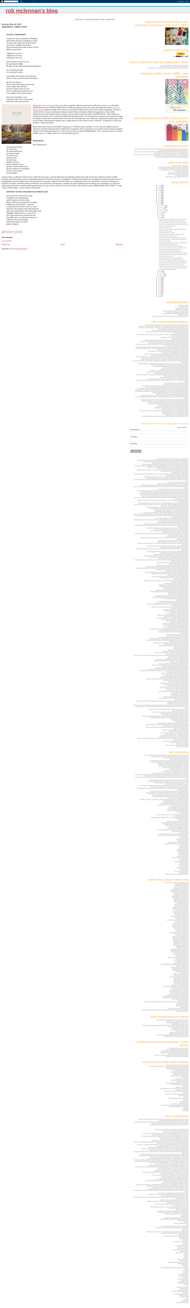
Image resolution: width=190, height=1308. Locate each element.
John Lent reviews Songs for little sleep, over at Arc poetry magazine (170, 463)
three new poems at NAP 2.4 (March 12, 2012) (176, 1182)
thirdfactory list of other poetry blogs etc (178, 1008)
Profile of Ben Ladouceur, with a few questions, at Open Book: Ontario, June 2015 (166, 340)
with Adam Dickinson (182, 849)
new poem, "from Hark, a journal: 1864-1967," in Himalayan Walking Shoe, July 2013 (165, 1133)
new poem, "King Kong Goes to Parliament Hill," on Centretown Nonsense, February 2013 (164, 1154)
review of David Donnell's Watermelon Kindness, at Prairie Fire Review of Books (166, 572)
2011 (159, 283)
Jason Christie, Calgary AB (181, 902)
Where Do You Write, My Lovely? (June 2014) (176, 384)
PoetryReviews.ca (183, 1095)
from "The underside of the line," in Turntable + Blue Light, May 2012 (170, 1175)
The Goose (185, 1077)
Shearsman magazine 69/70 (180, 1249)
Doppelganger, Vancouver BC (180, 1074)
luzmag (186, 1269)
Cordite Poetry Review (182, 1287)
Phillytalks (185, 1092)
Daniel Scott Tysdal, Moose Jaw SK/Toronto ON (175, 986)
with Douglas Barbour (182, 867)
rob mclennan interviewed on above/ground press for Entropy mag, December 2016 (166, 755)
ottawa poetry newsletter (181, 309)
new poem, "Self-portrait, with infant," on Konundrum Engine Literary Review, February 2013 (163, 1155)
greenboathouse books (182, 1302)
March (161, 273)
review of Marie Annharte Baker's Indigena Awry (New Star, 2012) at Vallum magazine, (165, 464)
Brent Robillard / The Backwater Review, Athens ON (174, 964)
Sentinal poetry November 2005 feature (177, 174)
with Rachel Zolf (184, 845)
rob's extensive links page (181, 171)
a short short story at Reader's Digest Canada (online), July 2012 (171, 1170)
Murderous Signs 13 (183, 1259)
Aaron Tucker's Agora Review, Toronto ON (177, 1065)
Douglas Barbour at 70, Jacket (180, 605)
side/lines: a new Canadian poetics (179, 1032)
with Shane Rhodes (183, 841)
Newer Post (6, 244)
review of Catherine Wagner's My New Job (177, 613)
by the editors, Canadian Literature (179, 759)
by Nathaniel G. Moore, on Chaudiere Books (176, 843)
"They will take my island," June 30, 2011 (177, 1202)
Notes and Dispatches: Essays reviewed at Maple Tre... (173, 242)
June (160, 215)
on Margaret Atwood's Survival (180, 720)
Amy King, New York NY (182, 931)
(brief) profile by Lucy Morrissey (180, 472)
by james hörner (184, 863)
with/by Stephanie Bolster (181, 871)
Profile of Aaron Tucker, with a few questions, (171, 257)
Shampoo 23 (184, 1280)
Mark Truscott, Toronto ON (181, 983)
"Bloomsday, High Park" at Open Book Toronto (176, 583)
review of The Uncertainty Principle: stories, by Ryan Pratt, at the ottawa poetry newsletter (164, 399)
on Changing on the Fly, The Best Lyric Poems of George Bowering (170, 712)
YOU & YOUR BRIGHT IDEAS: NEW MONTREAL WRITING (172, 1035)
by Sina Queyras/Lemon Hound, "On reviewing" (175, 800)
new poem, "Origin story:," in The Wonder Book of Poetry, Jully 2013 (170, 1135)
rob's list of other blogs (182, 1011)
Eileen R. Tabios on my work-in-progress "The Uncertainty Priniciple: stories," (167, 528)
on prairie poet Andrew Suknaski (179, 582)
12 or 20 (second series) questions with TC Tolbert (172, 237)
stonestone (185, 1292)
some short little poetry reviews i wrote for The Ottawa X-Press (171, 659)
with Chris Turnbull (183, 846)
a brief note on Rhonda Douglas (179, 692)
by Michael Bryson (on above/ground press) (176, 874)
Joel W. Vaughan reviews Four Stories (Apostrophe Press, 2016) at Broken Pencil (166, 324)
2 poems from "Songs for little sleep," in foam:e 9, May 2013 (172, 1143)
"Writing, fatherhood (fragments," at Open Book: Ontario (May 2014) (170, 392)
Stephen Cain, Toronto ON (181, 899)
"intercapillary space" (182, 1263)
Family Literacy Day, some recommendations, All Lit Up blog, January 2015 (168, 351)
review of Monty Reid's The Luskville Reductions (175, 609)
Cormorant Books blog (182, 903)
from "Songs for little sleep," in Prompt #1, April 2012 (174, 1177)
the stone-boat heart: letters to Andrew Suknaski (175, 696)
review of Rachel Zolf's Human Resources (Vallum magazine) (172, 667)
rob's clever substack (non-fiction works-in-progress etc (173, 66)
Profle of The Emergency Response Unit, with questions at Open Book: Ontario (167, 507)
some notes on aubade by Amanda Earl (177, 690)
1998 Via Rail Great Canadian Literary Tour (176, 176)
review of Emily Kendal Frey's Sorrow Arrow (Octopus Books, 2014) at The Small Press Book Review (161, 391)
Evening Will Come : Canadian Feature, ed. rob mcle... (173, 266)
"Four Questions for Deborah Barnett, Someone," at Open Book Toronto (169, 530)
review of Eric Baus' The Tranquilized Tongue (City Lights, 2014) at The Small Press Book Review (162, 374)
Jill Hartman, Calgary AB (181, 929)
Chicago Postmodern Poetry (180, 1070)
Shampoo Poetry (183, 1102)
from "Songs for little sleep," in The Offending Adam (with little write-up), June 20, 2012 (165, 1172)
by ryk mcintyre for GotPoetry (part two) (178, 827)
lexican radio (184, 1230)
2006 (159, 291)
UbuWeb (186, 1108)
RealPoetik (185, 1270)
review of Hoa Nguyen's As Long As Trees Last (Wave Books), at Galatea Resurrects (165, 476)
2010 (159, 284)
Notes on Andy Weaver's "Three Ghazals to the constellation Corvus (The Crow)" (166, 727)
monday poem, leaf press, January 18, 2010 (176, 1213)
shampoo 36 (185, 1215)
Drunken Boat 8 (184, 1260)
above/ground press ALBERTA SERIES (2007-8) (175, 313)
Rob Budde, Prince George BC (180, 896)
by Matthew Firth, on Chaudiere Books (178, 842)
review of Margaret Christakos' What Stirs (177, 626)
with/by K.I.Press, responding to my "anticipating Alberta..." (172, 835)
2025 (159, 187)
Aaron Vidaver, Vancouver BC (180, 989)
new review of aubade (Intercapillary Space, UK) (175, 651)
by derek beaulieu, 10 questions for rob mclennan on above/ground (170, 795)
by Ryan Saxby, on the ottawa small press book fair (174, 823)
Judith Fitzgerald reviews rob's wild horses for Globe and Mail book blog (169, 591)
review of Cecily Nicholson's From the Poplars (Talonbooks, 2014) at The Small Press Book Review (161, 390)
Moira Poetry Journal (182, 1278)
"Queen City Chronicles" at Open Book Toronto (175, 598)
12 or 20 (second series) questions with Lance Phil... (173, 247)
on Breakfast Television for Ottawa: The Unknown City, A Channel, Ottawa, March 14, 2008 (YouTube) (161, 1122)
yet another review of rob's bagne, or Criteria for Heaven (173, 737)
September (162, 210)
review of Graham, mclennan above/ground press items (173, 698)
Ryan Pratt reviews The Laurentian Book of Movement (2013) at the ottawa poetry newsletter (163, 410)
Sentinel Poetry (184, 1288)
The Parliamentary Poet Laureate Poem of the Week (174, 1267)
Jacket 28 (185, 1284)
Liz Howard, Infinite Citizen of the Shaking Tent (171, 259)
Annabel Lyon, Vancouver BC (180, 939)
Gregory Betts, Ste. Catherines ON (179, 891)
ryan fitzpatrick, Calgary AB (181, 917)
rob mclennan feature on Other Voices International (174, 1233)
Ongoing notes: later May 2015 (167, 226)
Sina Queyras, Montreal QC (181, 960)
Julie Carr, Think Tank (165, 241)
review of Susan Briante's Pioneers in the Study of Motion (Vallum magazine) (167, 669)
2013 (159, 279)
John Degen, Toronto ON (181, 910)
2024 (159, 189)
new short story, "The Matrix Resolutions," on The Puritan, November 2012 (168, 1162)
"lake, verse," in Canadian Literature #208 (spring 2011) (173, 1193)
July (160, 214)
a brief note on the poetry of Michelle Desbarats (175, 680)
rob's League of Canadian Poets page (178, 172)
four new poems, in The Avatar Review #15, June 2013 (173, 1137)
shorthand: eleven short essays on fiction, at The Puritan (173, 489)
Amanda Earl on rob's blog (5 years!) (178, 641)
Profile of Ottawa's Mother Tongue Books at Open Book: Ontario (171, 518)
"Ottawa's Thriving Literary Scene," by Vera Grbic (175, 532)
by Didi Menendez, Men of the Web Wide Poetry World (173, 834)
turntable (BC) (184, 1216)
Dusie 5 (186, 1254)
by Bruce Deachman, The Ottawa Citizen (177, 810)
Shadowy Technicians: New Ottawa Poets (177, 1056)
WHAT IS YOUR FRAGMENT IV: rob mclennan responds (173, 405)
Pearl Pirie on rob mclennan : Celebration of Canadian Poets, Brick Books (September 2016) (163, 327)
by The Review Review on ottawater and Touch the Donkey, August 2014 (169, 762)
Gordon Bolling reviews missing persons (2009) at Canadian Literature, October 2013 (165, 416)
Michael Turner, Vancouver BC (180, 985)
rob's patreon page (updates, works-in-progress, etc (174, 65)
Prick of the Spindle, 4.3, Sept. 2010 (178, 1208)
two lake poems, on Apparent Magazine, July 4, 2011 (174, 1200)
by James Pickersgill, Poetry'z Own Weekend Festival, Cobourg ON (170, 796)
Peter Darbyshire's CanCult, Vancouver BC (176, 1067)
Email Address (135, 430)
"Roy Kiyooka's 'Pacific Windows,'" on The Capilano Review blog (171, 510)
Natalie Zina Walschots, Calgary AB (178, 990)
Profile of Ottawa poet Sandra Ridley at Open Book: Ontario (172, 522)
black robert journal (183, 1220)
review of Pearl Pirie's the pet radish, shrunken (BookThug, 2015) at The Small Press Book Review (162, 347)
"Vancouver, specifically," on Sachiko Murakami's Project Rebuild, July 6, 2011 (167, 1201)
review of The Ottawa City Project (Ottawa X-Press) (174, 673)
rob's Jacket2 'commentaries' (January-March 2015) (174, 170)
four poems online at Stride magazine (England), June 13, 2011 (171, 1204)
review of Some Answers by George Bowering (176, 644)
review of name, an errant (181, 699)
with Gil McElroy (184, 870)
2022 (159, 192)
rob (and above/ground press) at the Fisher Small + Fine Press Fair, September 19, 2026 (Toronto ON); (161, 154)
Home (63, 244)
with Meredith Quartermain (181, 861)
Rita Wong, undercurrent (165, 227)
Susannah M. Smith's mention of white (178, 649)
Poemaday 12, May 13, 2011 (180, 1205)
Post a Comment (7, 241)
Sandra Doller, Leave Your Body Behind (169, 249)
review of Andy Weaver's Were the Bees (177, 702)
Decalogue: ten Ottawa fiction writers (178, 1026)
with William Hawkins (182, 856)
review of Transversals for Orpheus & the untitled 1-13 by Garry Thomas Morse (167, 678)
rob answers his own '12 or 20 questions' (177, 825)
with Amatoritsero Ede (182, 850)
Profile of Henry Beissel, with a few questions (171, 246)
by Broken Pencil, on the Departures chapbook (175, 824)
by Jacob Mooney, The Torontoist (179, 806)
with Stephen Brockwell (182, 839)
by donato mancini (183, 868)
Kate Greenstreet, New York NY (180, 925)
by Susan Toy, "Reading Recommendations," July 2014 (173, 766)
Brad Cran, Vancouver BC (181, 904)
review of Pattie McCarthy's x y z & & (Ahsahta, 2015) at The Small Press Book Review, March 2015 (161, 348)
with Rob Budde (184, 832)
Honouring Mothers (183, 1290)
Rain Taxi (185, 1099)
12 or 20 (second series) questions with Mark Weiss (173, 268)
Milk (187, 1298)
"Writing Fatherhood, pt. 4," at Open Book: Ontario (175, 409)
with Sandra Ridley (183, 820)
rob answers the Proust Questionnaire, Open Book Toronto (172, 805)
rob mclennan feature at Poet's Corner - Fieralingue (174, 1226)
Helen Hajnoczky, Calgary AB (180, 927)
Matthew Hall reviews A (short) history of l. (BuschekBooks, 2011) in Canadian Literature (165, 485)
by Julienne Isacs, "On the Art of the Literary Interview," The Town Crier (169, 756)
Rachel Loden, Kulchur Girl (166, 256)
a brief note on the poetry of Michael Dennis (176, 688)
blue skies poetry (183, 1237)
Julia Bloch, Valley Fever (165, 231)
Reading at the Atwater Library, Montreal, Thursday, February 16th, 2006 (169, 1124)
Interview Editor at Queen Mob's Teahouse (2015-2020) (173, 168)
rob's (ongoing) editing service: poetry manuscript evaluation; (172, 157)
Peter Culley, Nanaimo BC (181, 906)
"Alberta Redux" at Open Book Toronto (178, 593)
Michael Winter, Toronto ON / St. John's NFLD (176, 996)
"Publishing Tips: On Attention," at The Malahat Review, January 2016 (169, 330)
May (160, 217)
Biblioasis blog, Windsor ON (180, 892)
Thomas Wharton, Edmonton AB (179, 993)
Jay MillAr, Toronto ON (182, 947)
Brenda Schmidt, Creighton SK (180, 969)
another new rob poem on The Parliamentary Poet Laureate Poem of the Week (167, 1231)
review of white (184, 633)
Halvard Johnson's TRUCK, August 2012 (177, 1022)
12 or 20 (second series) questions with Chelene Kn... (173, 254)
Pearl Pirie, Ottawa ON (182, 956)
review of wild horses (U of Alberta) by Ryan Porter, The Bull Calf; (171, 554)
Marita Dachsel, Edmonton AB (180, 907)
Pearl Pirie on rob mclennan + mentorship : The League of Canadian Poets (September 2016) (163, 326)
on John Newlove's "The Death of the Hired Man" (175, 726)
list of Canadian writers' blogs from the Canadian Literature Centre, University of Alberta (165, 1010)
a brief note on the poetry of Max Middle (177, 703)
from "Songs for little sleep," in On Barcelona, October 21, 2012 (171, 1164)
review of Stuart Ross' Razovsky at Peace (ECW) (175, 741)
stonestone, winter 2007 (182, 1252)
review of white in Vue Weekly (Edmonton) (177, 654)
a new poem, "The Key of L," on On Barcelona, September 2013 (171, 1129)
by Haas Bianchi (184, 836)
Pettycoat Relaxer (183, 1295)
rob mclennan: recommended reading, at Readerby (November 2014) (169, 355)
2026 (159, 185)
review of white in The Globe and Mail (178, 656)
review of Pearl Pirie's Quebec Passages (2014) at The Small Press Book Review (166, 387)
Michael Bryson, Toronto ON (180, 895)
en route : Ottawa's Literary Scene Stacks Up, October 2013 (172, 458)
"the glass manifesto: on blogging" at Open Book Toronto (173, 558)
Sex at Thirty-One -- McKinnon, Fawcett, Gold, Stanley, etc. (172, 723)
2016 (159, 202)
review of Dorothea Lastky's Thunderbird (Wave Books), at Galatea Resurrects (167, 478)
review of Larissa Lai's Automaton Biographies (176, 589)
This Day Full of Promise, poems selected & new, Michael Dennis (171, 1055)
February (161, 274)
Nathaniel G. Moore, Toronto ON (179, 949)
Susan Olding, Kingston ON (181, 953)
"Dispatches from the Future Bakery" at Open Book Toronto (172, 615)
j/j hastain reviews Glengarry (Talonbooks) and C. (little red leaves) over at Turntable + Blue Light (162, 490)
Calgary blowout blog (182, 1003)
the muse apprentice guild (181, 1294)
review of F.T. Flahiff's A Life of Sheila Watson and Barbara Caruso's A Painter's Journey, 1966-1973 (162, 701)
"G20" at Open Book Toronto (180, 579)
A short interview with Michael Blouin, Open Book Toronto (173, 540)
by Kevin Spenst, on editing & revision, (178, 798)
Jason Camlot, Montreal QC (181, 900)
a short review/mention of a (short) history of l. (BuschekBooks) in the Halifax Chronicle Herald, (163, 503)
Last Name (133, 443)
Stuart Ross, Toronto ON (181, 965)
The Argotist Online (183, 1274)
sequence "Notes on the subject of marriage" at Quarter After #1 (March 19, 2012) (166, 1180)
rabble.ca (185, 1096)
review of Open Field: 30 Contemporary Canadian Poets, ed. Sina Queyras (168, 709)
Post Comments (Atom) (19, 249)
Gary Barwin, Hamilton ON (181, 886)
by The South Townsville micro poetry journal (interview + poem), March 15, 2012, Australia (164, 785)
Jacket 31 (185, 1258)
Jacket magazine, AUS (182, 1081)
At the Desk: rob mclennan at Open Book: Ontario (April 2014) (171, 394)
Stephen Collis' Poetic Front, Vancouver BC (176, 1094)
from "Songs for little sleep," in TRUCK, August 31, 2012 (173, 1168)
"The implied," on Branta (181, 600)
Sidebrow (185, 1255)
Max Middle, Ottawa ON (182, 946)
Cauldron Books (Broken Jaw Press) (178, 1048)
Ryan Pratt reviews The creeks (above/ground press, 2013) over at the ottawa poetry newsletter (163, 460)
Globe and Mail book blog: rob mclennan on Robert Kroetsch (172, 595)
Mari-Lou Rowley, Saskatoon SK (179, 967)
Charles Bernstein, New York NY (179, 889)
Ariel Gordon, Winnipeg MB (181, 922)
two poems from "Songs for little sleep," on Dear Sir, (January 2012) (170, 1187)
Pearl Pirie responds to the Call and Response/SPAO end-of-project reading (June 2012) (164, 492)
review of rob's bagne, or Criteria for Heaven (176, 734)
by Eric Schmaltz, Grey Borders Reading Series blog (174, 803)
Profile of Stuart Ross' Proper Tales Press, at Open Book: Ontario (171, 366)
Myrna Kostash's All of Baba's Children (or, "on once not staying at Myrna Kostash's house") (164, 670)
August (161, 212)
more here (185, 1110)
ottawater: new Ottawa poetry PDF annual (177, 312)
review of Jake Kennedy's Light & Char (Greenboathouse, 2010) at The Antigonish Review (164, 494)
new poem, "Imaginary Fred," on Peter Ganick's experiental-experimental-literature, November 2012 (161, 1161)
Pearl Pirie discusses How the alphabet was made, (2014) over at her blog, (168, 402)
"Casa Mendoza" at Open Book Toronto (177, 575)
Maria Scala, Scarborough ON (180, 968)
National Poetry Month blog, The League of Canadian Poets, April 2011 (169, 1206)
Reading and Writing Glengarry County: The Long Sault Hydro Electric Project (167, 604)
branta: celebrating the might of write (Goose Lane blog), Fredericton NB (169, 1066)
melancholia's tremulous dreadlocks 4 (178, 1262)
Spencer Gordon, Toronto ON (180, 924)
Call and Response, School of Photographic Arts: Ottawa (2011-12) (170, 316)
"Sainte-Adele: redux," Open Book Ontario (177, 536)
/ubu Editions (184, 1109)
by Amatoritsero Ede (183, 853)
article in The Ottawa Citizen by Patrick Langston (175, 676)
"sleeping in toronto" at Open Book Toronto (177, 620)
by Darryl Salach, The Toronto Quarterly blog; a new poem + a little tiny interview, (166, 792)
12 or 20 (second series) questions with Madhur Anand (173, 224)
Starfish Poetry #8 (183, 1234)
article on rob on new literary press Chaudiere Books (174, 683)
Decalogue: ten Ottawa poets (180, 1028)
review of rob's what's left (181, 721)
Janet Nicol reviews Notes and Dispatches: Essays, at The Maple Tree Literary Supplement (164, 341)
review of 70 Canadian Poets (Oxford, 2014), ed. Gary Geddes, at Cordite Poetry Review (164, 358)
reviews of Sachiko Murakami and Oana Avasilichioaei (173, 630)
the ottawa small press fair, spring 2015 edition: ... (172, 264)
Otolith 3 (186, 1256)
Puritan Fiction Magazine (181, 1245)
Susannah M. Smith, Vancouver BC (179, 976)
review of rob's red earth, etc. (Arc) (179, 719)
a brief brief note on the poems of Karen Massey (175, 684)
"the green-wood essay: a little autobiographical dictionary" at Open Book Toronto (166, 566)
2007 (159, 289)
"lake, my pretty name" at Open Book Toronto (176, 611)
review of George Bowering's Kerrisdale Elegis (175, 627)
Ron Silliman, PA (183, 972)
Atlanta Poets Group (183, 1000)
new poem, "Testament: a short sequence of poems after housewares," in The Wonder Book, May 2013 (161, 1141)
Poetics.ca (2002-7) (183, 315)
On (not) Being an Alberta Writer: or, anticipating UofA (174, 677)
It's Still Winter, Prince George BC (179, 1080)
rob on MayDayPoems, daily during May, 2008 (176, 1236)
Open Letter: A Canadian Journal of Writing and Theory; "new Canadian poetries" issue (165, 1025)
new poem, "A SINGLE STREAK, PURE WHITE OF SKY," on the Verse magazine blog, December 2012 (161, 1159)
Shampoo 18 (184, 1301)
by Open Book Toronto (182, 811)
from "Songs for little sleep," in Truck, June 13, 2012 (174, 1173)
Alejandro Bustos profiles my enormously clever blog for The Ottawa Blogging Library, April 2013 (162, 469)
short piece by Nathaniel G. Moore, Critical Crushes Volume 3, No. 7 (170, 665)
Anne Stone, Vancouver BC (181, 981)
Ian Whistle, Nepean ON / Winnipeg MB (177, 994)
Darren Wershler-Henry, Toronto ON (178, 992)
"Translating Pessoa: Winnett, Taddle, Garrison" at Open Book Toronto (169, 573)
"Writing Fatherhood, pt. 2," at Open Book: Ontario (175, 413)
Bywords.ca (185, 1244)
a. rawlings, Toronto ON (182, 961)
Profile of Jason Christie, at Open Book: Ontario (175, 376)
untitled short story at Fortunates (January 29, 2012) (174, 1183)
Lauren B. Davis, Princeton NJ (180, 909)
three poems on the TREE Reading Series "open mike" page (172, 1227)
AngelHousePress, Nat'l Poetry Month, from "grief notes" (173, 1212)
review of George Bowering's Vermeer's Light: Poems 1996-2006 (171, 660)
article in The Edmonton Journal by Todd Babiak (175, 666)
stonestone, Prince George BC (180, 1103)
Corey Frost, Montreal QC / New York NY (177, 920)
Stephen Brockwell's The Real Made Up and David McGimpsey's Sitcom (169, 638)
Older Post (119, 244)
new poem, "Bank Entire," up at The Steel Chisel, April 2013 (172, 1146)
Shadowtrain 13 (184, 1251)
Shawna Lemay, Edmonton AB (180, 936)
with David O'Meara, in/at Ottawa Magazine (176, 784)
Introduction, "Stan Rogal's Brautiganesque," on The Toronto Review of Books (167, 467)
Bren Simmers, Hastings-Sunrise (167, 269)
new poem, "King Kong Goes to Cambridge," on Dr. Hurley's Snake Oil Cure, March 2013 (164, 1148)
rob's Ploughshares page (181, 175)
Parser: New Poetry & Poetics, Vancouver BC (176, 1091)
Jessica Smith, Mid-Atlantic (181, 975)
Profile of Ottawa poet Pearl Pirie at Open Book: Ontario (173, 521)
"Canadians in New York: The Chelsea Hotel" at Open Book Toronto (170, 597)
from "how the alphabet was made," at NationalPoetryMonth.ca (171, 1179)
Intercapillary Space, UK (181, 1078)
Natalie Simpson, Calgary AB (180, 974)
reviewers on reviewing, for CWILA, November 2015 (174, 337)
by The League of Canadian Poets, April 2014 (176, 770)
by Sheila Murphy (183, 854)
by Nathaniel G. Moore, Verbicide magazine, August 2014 (173, 763)
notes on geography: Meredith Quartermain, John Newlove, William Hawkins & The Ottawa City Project (160, 705)
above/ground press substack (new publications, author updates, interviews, (168, 68)
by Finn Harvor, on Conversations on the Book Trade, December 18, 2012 (168, 780)
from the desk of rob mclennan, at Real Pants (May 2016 (173, 329)
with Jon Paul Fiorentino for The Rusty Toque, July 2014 (173, 764)
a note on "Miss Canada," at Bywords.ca (177, 482)
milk (187, 1224)
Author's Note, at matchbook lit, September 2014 (175, 367)
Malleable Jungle (183, 1281)
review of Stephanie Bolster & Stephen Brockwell (175, 730)
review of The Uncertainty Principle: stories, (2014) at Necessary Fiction (169, 370)
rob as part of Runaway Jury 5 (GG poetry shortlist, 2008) (173, 631)
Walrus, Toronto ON (183, 1247)
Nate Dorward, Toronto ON (181, 913)
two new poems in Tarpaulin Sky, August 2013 (176, 1132)
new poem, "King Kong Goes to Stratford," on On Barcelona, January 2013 (168, 1158)
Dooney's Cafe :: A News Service (179, 1076)
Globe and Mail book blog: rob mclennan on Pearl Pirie (173, 601)
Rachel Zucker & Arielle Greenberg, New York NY (175, 997)
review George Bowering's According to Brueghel (175, 623)
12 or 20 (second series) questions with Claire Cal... (173, 229)
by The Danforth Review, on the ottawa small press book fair (172, 814)
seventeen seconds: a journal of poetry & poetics (175, 310)
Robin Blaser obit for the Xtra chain (179, 622)
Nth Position (185, 1273)
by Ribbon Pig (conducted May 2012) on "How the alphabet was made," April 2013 (166, 776)
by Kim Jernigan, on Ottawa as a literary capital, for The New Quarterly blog (168, 794)
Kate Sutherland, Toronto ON (180, 982)
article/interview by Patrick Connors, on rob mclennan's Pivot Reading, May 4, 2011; (166, 555)
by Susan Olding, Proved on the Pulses (177, 809)
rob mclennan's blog (32, 11)
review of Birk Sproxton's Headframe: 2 (178, 685)
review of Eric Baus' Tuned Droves (179, 608)
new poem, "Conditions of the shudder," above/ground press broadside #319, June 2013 (164, 1136)
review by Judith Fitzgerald (181, 647)
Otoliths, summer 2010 (182, 1209)
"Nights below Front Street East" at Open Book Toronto (173, 586)
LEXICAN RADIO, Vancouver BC (179, 1084)
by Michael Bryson (183, 872)
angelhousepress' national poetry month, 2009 (175, 1218)
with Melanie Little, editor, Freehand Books (177, 821)
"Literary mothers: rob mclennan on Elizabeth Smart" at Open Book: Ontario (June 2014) (164, 385)
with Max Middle (184, 860)
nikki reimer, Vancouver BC (181, 963)
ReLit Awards (184, 1101)
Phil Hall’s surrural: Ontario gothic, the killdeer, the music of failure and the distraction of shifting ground (160, 655)
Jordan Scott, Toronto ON (181, 971)
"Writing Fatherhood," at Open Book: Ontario (176, 414)
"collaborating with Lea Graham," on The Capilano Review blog (171, 511)
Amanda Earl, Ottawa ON (181, 914)
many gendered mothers (181, 308)
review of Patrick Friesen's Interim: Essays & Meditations (173, 645)
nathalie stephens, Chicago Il (180, 979)
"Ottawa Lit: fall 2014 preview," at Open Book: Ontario (174, 369)
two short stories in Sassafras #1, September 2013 (175, 1130)
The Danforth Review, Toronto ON (179, 1072)
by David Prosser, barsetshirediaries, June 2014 (175, 767)
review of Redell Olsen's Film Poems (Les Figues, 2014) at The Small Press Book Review (164, 359)
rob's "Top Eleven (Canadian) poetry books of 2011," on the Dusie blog (169, 508)
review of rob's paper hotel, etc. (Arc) (178, 731)
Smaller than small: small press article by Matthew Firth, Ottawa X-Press (169, 717)
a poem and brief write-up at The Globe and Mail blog (174, 1219)
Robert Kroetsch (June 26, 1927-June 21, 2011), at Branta (172, 541)
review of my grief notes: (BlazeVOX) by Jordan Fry (174, 505)
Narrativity (185, 1085)
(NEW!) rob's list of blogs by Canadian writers (176, 882)
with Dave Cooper (183, 852)
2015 (159, 204)
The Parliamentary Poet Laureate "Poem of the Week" (174, 1088)
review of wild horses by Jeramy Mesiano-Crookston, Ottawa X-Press (170, 576)
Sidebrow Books (18, 232)
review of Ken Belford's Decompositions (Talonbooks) (174, 547)
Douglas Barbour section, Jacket (179, 1024)
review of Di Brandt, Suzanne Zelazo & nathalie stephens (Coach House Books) (167, 724)
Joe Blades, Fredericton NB (181, 893)
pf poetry (186, 1222)
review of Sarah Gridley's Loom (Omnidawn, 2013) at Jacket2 (172, 406)
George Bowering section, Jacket (179, 1029)
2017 (159, 200)
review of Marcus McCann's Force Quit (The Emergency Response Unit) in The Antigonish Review (162, 568)
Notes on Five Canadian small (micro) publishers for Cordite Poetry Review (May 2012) (165, 496)
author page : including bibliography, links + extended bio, (95, 19)
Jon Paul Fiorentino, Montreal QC (179, 915)
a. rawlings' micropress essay (180, 728)
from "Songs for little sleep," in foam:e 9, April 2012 (175, 1176)
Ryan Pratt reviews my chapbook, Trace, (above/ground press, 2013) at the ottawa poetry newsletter (161, 465)
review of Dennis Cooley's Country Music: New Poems (173, 687)
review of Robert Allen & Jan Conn (179, 742)
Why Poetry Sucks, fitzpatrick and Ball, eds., (170, 251)
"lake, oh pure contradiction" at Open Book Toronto (174, 619)
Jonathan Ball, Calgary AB (181, 884)
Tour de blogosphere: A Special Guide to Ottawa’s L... (173, 239)
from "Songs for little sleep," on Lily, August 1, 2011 (175, 1195)
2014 (159, 278)
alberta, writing (184, 1007)
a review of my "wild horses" (180, 333)
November (162, 207)
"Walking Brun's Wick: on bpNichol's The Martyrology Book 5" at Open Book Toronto (166, 580)
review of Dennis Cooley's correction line (177, 636)
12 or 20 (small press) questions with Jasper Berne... (173, 222)
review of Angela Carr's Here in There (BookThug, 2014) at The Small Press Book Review (164, 395)
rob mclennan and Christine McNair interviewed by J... (173, 263)
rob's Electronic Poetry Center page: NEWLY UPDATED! (173, 167)
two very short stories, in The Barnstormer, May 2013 (174, 1139)
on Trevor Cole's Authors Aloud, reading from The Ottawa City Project (170, 1123)
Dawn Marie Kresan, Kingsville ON (179, 932)
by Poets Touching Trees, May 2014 (178, 769)
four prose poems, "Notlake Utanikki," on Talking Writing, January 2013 (169, 1157)
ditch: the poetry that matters (180, 1073)
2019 (159, 197)
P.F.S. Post (185, 1277)
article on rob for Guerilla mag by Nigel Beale (176, 616)
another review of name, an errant (179, 694)
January (161, 276)
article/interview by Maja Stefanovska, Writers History (174, 553)
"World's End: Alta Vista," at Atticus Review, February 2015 (173, 349)
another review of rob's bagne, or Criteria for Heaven (174, 735)
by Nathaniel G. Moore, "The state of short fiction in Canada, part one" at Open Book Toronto (163, 799)
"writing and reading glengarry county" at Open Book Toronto (172, 565)
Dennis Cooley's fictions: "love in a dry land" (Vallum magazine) (171, 652)
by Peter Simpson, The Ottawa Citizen (178, 807)
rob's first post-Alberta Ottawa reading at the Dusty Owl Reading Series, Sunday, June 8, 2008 (163, 1119)
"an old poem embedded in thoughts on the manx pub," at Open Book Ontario (167, 551)
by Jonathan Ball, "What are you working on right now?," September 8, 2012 (168, 781)
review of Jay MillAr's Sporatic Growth (178, 681)
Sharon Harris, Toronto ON (181, 928)
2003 (159, 296)
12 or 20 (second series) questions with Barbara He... (173, 261)
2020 (159, 195)
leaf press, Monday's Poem (181, 1223)
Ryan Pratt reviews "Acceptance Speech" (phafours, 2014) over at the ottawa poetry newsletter (163, 363)
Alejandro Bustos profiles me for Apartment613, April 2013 (172, 468)
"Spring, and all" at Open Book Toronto (178, 594)
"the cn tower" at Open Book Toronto (178, 612)
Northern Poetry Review (182, 1087)
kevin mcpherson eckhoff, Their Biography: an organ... (173, 252)
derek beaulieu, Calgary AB (181, 888)
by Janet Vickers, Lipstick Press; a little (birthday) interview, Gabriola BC (169, 787)
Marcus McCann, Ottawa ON (180, 945)
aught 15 (186, 1266)
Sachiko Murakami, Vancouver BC (179, 950)
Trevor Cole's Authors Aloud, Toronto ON (177, 1069)
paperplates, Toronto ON (181, 1090)
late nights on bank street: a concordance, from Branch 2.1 (172, 1211)
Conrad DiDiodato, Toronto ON (180, 911)
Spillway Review (184, 1276)
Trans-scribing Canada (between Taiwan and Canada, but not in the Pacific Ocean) (166, 1001)
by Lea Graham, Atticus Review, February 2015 (175, 758)
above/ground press (183, 305)
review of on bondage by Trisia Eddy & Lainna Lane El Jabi (172, 618)
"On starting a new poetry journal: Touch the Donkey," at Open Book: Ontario (168, 378)
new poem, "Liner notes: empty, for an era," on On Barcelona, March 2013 (168, 1150)
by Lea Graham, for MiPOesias (180, 831)
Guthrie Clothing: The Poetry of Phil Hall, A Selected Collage (172, 1019)
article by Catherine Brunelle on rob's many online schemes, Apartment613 (168, 342)
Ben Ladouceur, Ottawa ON (181, 933)
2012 (159, 281)
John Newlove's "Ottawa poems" (179, 695)
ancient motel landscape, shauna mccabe (177, 1049)
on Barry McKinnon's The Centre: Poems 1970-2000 (174, 713)
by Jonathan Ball (183, 813)
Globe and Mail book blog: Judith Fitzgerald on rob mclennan (172, 602)
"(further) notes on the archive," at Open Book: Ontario (174, 377)
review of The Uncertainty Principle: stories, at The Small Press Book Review (167, 403)
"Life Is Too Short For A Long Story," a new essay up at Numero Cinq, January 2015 (166, 354)
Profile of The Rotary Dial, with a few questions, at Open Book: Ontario (169, 365)
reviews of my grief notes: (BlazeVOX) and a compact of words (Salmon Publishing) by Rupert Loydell (161, 504)
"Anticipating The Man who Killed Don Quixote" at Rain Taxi (172, 562)
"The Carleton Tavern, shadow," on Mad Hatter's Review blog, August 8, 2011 (167, 1194)
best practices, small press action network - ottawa (175, 714)
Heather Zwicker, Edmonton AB (180, 999)
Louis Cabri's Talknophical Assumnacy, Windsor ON (174, 1105)
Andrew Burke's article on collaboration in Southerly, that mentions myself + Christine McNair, (163, 493)
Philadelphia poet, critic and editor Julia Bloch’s (51, 105)
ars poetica (185, 1229)
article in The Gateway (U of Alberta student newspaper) (173, 663)
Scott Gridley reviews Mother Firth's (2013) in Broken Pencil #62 (171, 408)
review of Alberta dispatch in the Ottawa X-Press (175, 624)
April (160, 271)
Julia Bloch (9, 232)
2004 (159, 294)
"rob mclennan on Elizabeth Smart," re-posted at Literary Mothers (171, 373)
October (161, 209)
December (162, 205)
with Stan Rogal (184, 865)
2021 (159, 194)
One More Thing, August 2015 (180, 338)
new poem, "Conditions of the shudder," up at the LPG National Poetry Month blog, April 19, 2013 (162, 1144)
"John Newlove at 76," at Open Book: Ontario (176, 383)
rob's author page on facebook (180, 165)
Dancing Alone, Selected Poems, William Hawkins (175, 1051)
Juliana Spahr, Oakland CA (181, 978)
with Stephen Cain (183, 864)
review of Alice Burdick (182, 743)
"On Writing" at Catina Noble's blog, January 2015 (175, 352)
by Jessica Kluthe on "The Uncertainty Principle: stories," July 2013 (170, 773)
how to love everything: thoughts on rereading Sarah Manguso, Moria (169, 606)
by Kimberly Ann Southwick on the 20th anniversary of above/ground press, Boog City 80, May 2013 (161, 774)
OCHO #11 (185, 1242)
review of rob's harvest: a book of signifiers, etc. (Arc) (174, 732)
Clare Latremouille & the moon (180, 710)
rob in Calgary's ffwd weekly (180, 648)
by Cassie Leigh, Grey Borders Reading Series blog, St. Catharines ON (169, 791)
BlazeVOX (185, 1240)
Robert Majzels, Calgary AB (181, 942)
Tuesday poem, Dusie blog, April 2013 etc (177, 1021)
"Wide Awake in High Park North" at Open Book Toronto (173, 584)
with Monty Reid (184, 847)
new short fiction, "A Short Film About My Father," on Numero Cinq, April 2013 (167, 1147)
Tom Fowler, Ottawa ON (182, 918)
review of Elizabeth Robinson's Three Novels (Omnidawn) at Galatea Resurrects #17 (165, 512)
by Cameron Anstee (183, 838)
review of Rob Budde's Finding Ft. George (177, 634)
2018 (159, 199)
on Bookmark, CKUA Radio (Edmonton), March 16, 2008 (173, 1120)
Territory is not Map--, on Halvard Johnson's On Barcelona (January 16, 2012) (167, 1186)
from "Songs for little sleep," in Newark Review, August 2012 (172, 1169)
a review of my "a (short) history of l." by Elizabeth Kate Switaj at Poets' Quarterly (167, 331)
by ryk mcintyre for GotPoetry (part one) (178, 828)
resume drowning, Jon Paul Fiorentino (178, 1053)
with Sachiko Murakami (182, 818)
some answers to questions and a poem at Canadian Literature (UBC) (169, 817)
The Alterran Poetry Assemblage (179, 1291)
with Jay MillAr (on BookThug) (180, 857)
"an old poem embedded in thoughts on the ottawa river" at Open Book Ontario (167, 546)
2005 (159, 293)
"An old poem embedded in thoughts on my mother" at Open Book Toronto (168, 557)
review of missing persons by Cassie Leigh (176, 571)
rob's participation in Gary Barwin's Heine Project (175, 587)
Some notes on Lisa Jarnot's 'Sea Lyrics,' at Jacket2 (174, 471)
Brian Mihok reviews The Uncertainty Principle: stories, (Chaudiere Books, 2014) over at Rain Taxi (162, 356)
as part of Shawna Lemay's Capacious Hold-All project (173, 637)
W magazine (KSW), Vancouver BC (179, 1106)
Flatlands (185, 1299)
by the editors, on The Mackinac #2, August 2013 (175, 771)
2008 (159, 288)
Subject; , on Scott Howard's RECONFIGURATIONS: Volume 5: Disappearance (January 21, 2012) (162, 1184)
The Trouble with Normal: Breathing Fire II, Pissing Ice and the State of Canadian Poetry (165, 716)
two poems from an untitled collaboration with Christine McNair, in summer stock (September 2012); (161, 1166)
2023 (159, 190)
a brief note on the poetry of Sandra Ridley (177, 674)
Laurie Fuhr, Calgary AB (182, 921)
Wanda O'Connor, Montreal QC (180, 951)
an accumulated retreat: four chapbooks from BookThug (173, 691)
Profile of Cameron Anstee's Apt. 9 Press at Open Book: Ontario (171, 529)
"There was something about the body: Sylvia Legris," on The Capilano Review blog (166, 523)
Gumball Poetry (184, 1296)
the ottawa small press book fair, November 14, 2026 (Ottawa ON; (170, 155)
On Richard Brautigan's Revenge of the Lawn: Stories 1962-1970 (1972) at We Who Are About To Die (161, 519)
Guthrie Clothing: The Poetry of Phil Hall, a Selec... (172, 221)
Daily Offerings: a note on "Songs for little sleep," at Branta (172, 483)
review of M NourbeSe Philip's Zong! (178, 564)
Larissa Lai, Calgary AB (182, 935)
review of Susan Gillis (182, 746)
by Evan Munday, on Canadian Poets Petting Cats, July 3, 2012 (171, 782)
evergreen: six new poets (181, 1031)
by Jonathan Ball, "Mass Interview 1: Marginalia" (175, 802)
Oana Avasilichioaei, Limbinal (167, 232)
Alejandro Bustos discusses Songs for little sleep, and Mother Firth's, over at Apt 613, (165, 461)
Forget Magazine (183, 1238)
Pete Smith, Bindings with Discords (168, 236)
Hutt (187, 1285)
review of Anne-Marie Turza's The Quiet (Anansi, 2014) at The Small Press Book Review (164, 401)
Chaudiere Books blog (182, 1004)
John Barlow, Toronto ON (181, 885)
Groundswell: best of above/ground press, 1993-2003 (174, 1052)
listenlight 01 (185, 1265)
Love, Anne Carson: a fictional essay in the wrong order (173, 577)
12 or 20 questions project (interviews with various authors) (172, 829)
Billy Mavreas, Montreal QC (181, 943)
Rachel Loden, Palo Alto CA (180, 938)
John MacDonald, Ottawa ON (180, 940)
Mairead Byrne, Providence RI (180, 897)
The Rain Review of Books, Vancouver (178, 1098)
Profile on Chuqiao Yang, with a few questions (171, 234)
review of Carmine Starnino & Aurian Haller (176, 745)
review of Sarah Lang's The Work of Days (177, 658)
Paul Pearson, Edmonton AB (180, 954)
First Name (133, 436)
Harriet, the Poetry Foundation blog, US (177, 957)
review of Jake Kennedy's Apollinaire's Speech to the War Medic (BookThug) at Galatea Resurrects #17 (160, 514)
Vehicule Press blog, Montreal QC (179, 987)
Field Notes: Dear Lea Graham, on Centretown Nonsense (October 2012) (168, 1165)
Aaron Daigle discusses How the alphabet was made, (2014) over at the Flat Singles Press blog (162, 388)
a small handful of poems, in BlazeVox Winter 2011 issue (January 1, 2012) (168, 1188)
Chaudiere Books (183, 306)
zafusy (186, 1272)
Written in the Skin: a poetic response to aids (176, 1036)
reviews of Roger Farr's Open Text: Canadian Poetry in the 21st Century (169, 629)
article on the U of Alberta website (179, 662)
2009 (159, 286)
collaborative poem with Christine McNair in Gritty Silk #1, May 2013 (170, 1140)
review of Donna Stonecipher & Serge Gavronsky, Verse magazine (170, 642)
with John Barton (183, 859)
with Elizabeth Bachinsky (181, 816)
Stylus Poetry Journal (182, 1248)
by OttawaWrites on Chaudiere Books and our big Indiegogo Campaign (169, 760)
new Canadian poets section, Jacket (178, 1033)
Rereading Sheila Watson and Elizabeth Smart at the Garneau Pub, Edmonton (167, 640)
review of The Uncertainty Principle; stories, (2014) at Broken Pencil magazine (167, 372)
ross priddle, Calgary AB (181, 958)
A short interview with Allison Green (168, 244)
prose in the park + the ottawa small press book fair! (172, 219)
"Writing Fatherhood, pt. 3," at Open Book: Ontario (175, 412)
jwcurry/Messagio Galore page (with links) (177, 1083)
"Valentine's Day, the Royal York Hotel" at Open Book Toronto (172, 590)
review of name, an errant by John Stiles (177, 672)
